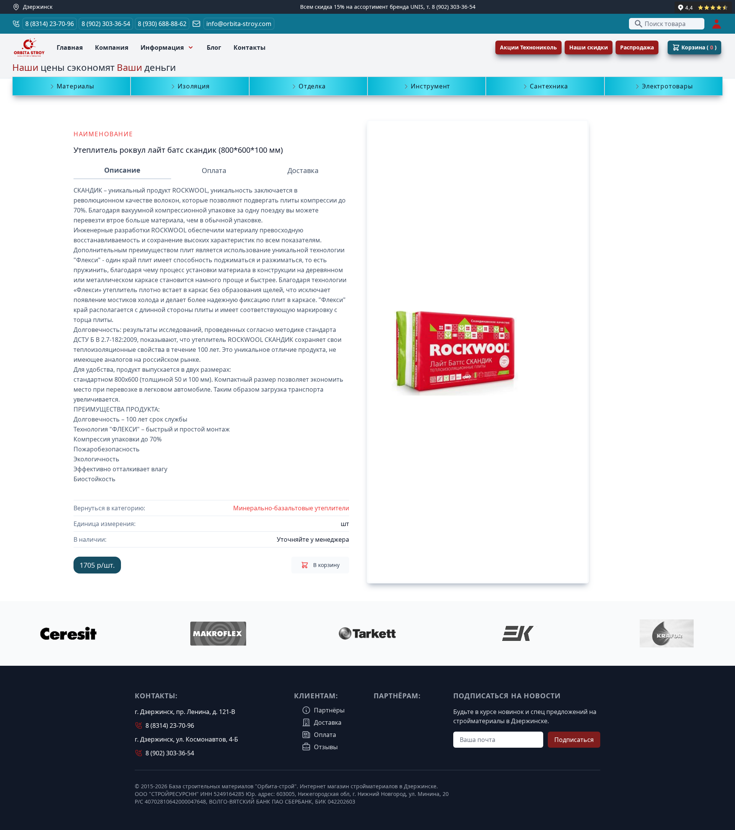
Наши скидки (588, 47)
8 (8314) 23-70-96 (49, 24)
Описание (122, 170)
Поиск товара (665, 24)
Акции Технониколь (528, 47)
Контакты (250, 47)
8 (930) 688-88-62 (162, 24)
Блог (214, 47)
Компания (111, 47)
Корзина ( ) (699, 47)
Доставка (302, 170)
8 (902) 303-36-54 (106, 24)
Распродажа (637, 47)
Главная (70, 47)
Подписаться (574, 739)
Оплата (214, 170)
